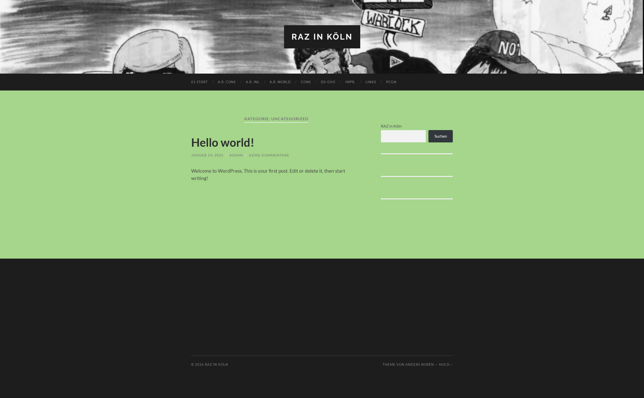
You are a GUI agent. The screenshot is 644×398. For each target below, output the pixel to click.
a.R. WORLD (280, 82)
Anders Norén (420, 364)
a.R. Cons (227, 82)
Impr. (350, 82)
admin (236, 155)
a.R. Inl (253, 82)
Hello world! (222, 142)
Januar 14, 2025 (207, 155)
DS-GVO (328, 82)
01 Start (199, 82)
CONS (306, 82)
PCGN (391, 82)
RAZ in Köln (322, 36)
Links (371, 82)
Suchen (440, 136)
